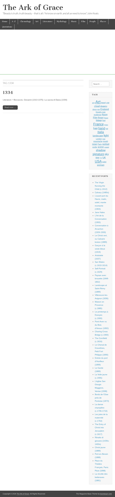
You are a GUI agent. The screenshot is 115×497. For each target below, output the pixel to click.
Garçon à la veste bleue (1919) (100, 248)
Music (74, 21)
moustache (97, 141)
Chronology (25, 21)
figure (105, 114)
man (103, 139)
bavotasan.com (106, 494)
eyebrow (97, 115)
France (98, 124)
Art (36, 21)
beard (103, 103)
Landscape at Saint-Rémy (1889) (101, 288)
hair (95, 128)
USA (98, 161)
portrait (105, 144)
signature (98, 154)
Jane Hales (100, 212)
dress (95, 109)
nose (94, 144)
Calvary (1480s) (102, 192)
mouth (105, 141)
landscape (98, 135)
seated (106, 147)
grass (106, 125)
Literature (47, 21)
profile (94, 147)
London (99, 139)
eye (103, 112)
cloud (97, 106)
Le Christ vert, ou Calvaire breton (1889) (101, 238)
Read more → (10, 107)
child (107, 103)
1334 (8, 92)
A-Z (14, 21)
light (106, 135)
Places (103, 21)
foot (103, 120)
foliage (99, 120)
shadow (100, 150)
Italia (100, 132)
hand (101, 128)
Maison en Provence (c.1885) (99, 305)
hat (107, 129)
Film (83, 21)
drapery (103, 106)
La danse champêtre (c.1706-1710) (101, 407)
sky (107, 154)
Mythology (62, 21)
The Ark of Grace (33, 7)
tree (97, 157)
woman (100, 165)
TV (101, 158)
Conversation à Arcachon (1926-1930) (101, 228)
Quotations (7, 27)
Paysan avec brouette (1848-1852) (102, 278)
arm (93, 103)
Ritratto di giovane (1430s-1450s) (102, 440)
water (104, 162)
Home (4, 21)
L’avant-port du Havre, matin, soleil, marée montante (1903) (101, 202)
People (93, 21)
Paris (100, 144)
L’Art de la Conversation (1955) (101, 218)
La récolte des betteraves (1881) (101, 477)
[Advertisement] (57, 54)
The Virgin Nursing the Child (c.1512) (101, 185)
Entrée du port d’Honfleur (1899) (101, 361)
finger (101, 117)
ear (98, 109)
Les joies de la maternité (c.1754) (101, 417)
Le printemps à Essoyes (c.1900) (101, 315)
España (99, 112)
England (104, 109)
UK (104, 157)
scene (101, 147)
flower (106, 118)
